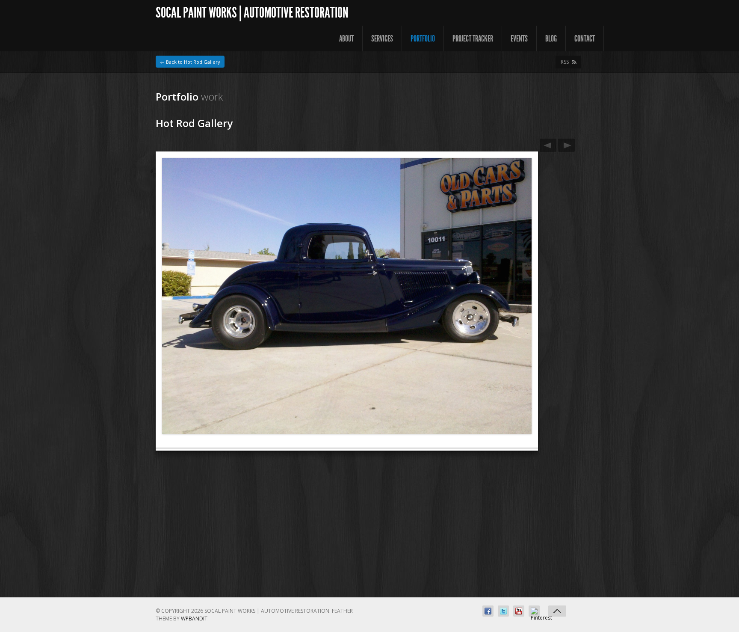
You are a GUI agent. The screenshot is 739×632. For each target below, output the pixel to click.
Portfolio (423, 38)
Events (519, 38)
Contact (584, 38)
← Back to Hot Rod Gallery (190, 62)
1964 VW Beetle (548, 145)
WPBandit (194, 618)
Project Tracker (472, 38)
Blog (551, 38)
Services (382, 38)
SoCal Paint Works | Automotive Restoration (252, 12)
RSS (565, 61)
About (346, 38)
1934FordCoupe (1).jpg (566, 145)
